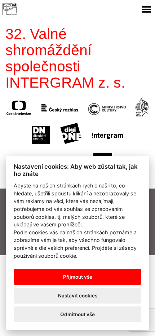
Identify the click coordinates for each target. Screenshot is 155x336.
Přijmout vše (77, 277)
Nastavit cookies (77, 296)
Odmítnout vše (77, 314)
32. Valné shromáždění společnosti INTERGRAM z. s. (65, 58)
